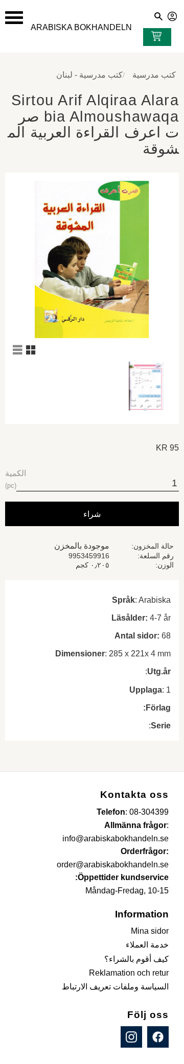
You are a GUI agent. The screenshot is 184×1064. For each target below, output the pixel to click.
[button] (14, 18)
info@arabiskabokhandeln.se (115, 838)
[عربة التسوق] (154, 37)
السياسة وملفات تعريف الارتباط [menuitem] (115, 986)
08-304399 (149, 812)
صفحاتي (173, 15)
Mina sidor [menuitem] (150, 931)
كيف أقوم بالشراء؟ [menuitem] (136, 959)
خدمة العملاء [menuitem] (147, 944)
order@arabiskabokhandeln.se (113, 864)
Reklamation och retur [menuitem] (129, 972)
